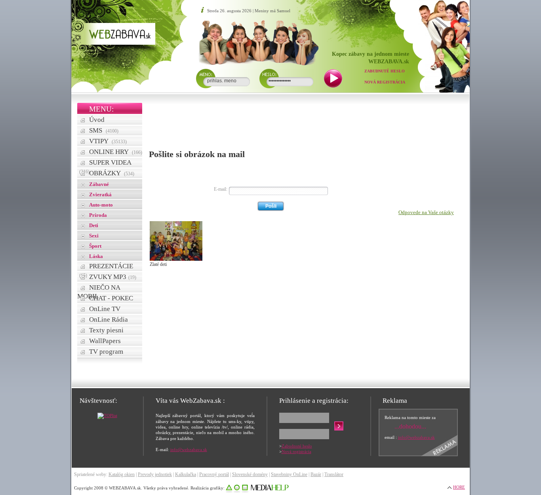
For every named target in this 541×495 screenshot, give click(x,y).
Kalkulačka (185, 474)
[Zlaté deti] (176, 259)
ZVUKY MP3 (112, 277)
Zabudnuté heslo (384, 71)
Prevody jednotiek (155, 474)
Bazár (316, 474)
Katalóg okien (122, 474)
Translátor (333, 474)
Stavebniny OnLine (289, 474)
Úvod (97, 119)
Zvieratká (100, 194)
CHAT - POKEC (111, 298)
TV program (106, 351)
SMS (103, 130)
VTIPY (108, 141)
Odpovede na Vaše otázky (426, 212)
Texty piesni (106, 330)
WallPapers (105, 341)
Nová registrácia (384, 82)
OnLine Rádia (108, 319)
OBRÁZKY (111, 173)
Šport (95, 246)
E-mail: (220, 189)
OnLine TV (104, 309)
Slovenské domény (250, 474)
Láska (96, 256)
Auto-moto (101, 205)
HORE (459, 487)
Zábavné (99, 184)
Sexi (94, 236)
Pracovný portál (214, 474)
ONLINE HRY (115, 152)
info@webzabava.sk (188, 449)
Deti (93, 225)
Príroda (98, 215)
